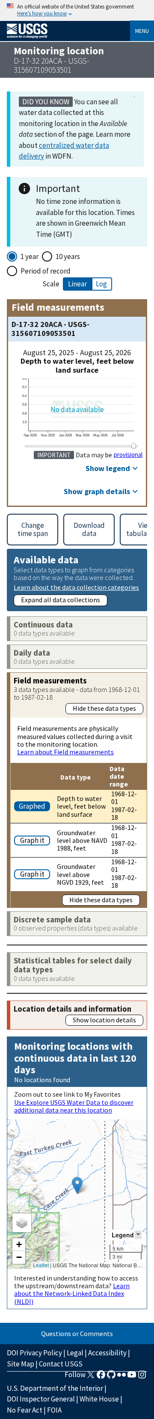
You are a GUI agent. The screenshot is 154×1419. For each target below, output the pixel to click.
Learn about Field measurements (65, 752)
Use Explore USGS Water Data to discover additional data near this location (73, 1106)
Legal (75, 1352)
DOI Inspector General (41, 1399)
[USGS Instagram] (142, 1377)
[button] (77, 1185)
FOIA (54, 1410)
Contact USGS (61, 1364)
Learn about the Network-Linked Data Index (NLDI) (72, 1293)
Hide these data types (104, 708)
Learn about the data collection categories (76, 587)
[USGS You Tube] (132, 1377)
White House (99, 1399)
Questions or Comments (77, 1333)
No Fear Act (24, 1410)
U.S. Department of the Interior (55, 1388)
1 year (29, 256)
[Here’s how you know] (77, 10)
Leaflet (41, 1265)
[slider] (134, 445)
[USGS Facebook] (101, 1377)
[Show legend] (138, 1235)
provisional (128, 455)
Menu (142, 31)
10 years (68, 256)
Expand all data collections (60, 599)
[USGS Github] (111, 1377)
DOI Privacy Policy (34, 1352)
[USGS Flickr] (121, 1377)
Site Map (20, 1364)
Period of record (46, 271)
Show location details (104, 1020)
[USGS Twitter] (91, 1377)
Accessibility (107, 1352)
